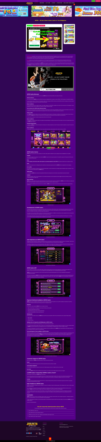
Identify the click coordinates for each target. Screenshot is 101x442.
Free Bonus (44, 424)
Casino (44, 428)
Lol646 (44, 433)
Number (44, 431)
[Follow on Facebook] (26, 433)
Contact (31, 436)
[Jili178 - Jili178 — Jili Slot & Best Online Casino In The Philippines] (29, 3)
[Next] (98, 11)
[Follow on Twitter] (28, 433)
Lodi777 (44, 435)
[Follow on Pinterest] (29, 433)
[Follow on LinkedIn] (31, 433)
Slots (43, 426)
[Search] (74, 4)
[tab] (29, 25)
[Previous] (3, 11)
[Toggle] (28, 411)
